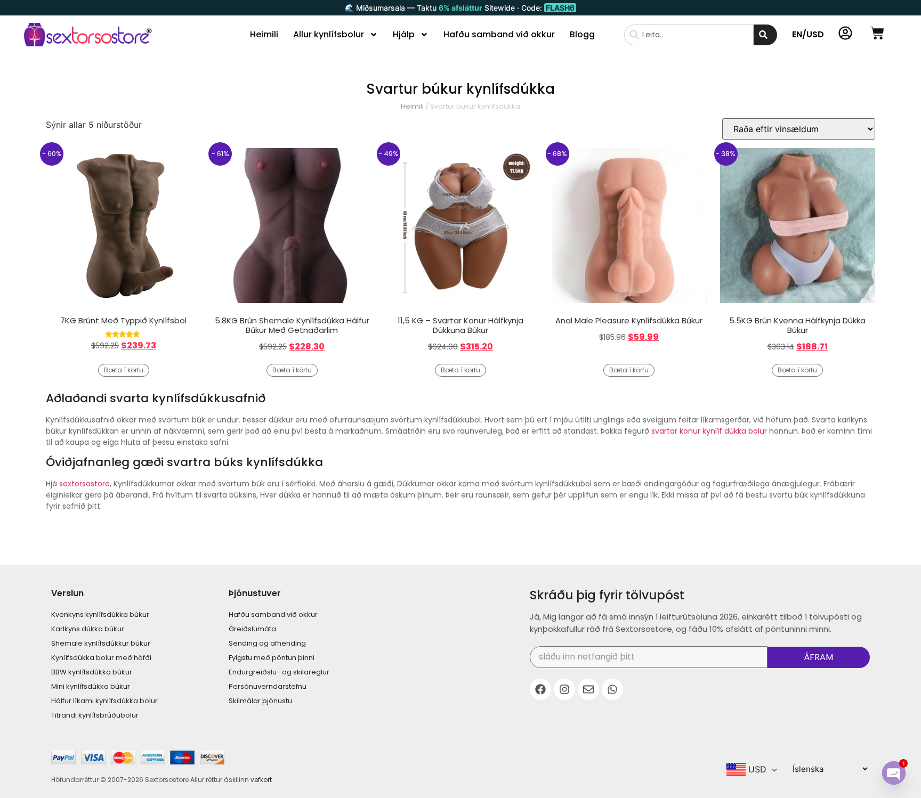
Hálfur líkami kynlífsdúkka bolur (104, 701)
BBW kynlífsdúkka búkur (91, 672)
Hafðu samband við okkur (499, 34)
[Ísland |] (540, 689)
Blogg (582, 34)
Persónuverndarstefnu (267, 686)
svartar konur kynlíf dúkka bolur (709, 431)
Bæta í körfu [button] (123, 369)
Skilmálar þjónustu (260, 701)
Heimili (264, 34)
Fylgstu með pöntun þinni (271, 658)
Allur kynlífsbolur (328, 34)
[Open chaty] (894, 773)
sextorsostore (84, 483)
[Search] (765, 35)
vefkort (261, 779)
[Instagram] (564, 689)
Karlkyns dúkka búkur (87, 629)
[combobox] (689, 35)
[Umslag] (588, 689)
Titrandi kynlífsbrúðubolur (95, 715)
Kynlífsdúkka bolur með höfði (101, 658)
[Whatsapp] (612, 689)
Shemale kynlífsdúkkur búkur (100, 643)
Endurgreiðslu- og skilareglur (279, 672)
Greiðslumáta (252, 629)
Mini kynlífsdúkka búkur (90, 686)
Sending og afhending (267, 643)
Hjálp (404, 34)
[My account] (845, 33)
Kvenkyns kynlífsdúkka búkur (100, 614)
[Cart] (877, 33)
